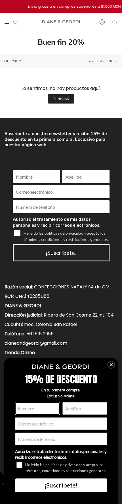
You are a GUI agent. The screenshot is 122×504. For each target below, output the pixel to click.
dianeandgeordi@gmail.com (36, 343)
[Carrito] (114, 21)
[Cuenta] (102, 21)
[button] (111, 365)
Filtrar (10, 61)
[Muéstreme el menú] (9, 22)
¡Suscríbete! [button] (61, 485)
